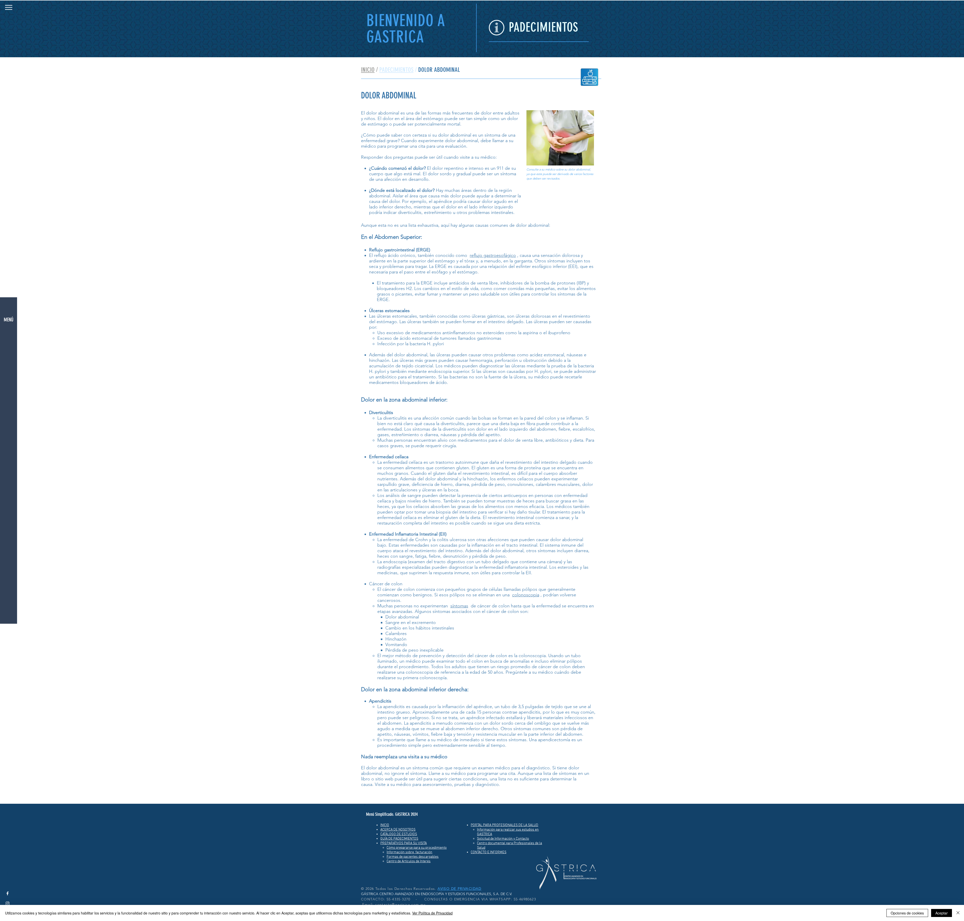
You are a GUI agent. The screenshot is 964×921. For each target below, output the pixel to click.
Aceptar (941, 912)
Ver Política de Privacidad (432, 912)
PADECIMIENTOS (396, 69)
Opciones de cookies (907, 912)
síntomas (459, 606)
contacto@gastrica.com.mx (400, 904)
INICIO (368, 69)
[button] (8, 7)
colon (396, 584)
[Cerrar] (958, 913)
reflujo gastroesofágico (493, 255)
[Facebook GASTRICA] (7, 893)
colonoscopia (525, 595)
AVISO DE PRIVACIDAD (459, 888)
